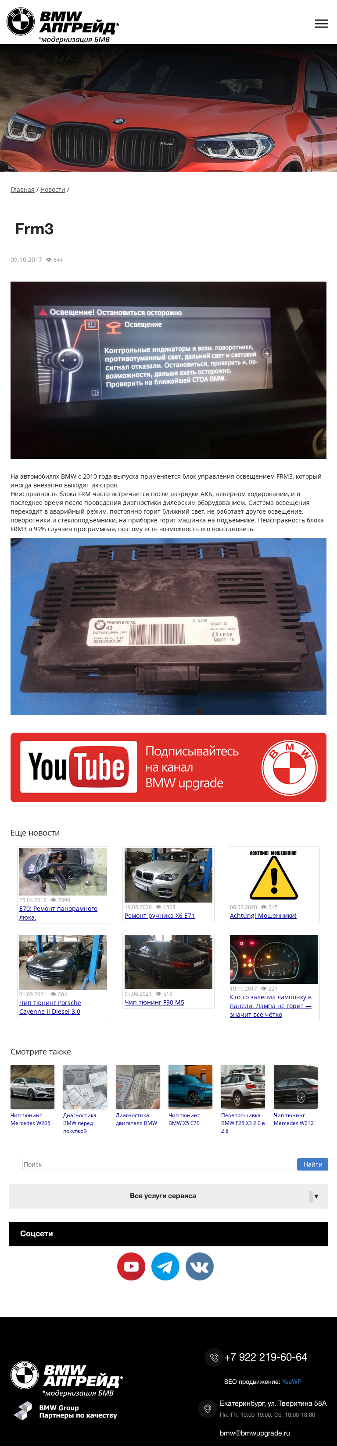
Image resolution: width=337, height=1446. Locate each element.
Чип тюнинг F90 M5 (154, 1002)
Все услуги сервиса (225, 1196)
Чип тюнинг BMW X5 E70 (184, 1118)
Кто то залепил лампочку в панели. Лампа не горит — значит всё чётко (271, 1006)
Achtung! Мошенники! (263, 915)
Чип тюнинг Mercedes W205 (30, 1118)
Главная (23, 189)
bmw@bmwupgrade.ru (255, 1433)
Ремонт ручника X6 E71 (160, 915)
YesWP (291, 1381)
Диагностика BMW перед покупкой (80, 1122)
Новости (52, 189)
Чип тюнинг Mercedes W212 (294, 1118)
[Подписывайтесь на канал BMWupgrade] (168, 798)
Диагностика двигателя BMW (136, 1118)
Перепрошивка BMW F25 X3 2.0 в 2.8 (243, 1122)
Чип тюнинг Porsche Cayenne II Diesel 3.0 (50, 1007)
